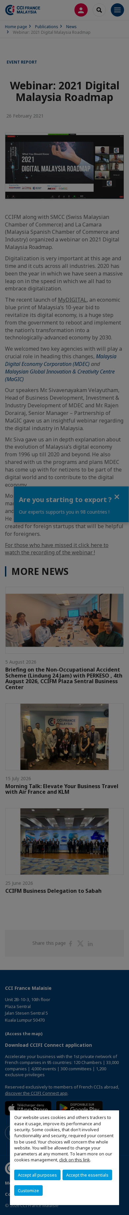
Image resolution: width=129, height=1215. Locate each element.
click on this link (74, 1160)
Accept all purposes (37, 1175)
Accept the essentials (87, 1175)
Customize (28, 1190)
